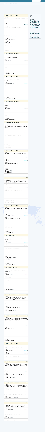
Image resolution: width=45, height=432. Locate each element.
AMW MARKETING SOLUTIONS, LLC (34, 36)
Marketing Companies (7, 0)
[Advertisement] (22, 9)
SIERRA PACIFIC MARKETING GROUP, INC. (35, 35)
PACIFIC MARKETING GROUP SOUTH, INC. (35, 27)
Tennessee (37, 16)
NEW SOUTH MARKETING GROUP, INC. (34, 21)
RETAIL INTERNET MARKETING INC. (34, 32)
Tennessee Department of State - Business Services (11, 36)
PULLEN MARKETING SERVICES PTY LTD (34, 31)
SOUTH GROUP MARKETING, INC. (34, 20)
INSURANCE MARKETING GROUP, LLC (34, 37)
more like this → (26, 21)
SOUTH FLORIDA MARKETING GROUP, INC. (35, 24)
